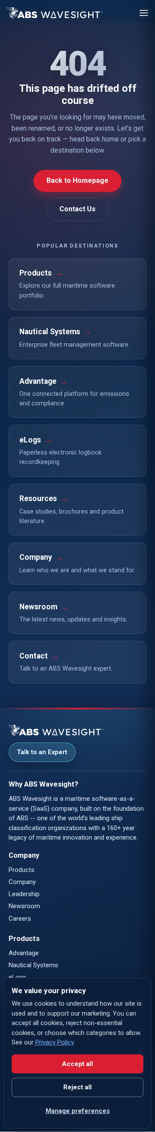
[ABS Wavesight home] (54, 13)
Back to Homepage (77, 180)
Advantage (24, 953)
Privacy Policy (54, 1042)
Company (22, 882)
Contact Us (77, 209)
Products (21, 870)
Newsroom (24, 906)
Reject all (77, 1087)
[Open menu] (143, 12)
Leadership (24, 894)
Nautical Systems (33, 965)
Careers (20, 918)
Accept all (77, 1064)
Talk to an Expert (42, 752)
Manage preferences (78, 1111)
